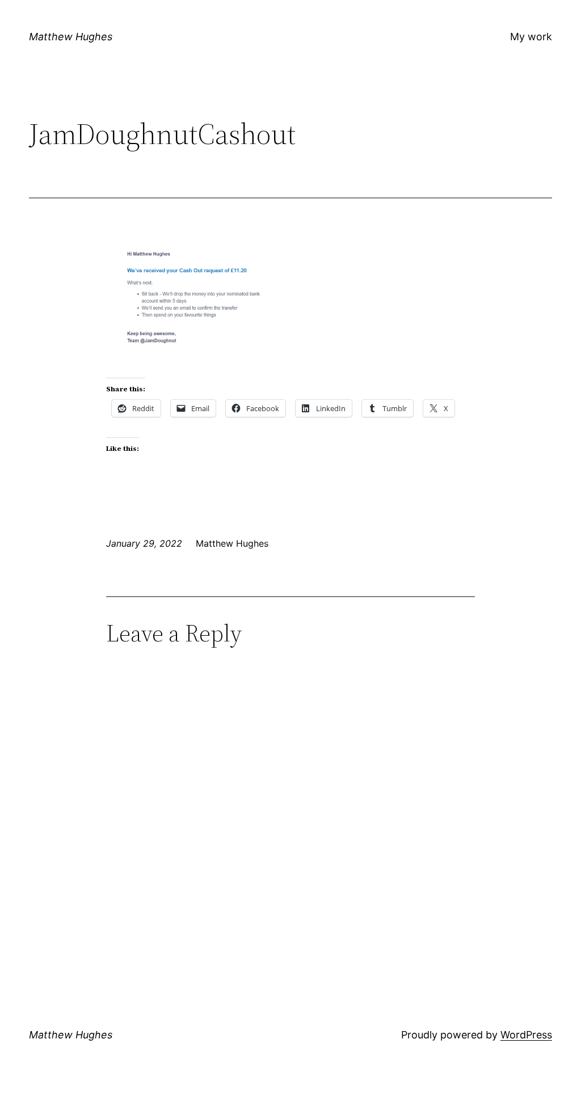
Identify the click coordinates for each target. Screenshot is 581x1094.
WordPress (526, 1035)
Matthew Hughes (70, 37)
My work (531, 37)
